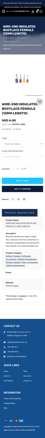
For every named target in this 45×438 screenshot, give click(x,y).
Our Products (8, 381)
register (22, 296)
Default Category (13, 256)
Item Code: (7, 124)
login (14, 296)
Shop (24, 262)
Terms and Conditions (12, 398)
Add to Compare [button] (22, 189)
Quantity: (6, 168)
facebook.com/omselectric (16, 356)
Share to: (5, 199)
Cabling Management (26, 259)
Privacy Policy (9, 403)
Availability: (7, 129)
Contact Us (27, 381)
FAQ (5, 408)
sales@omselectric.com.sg (17, 342)
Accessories (11, 259)
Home (6, 371)
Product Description (19, 212)
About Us (7, 376)
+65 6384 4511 (12, 347)
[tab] (22, 212)
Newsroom (27, 376)
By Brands (26, 256)
